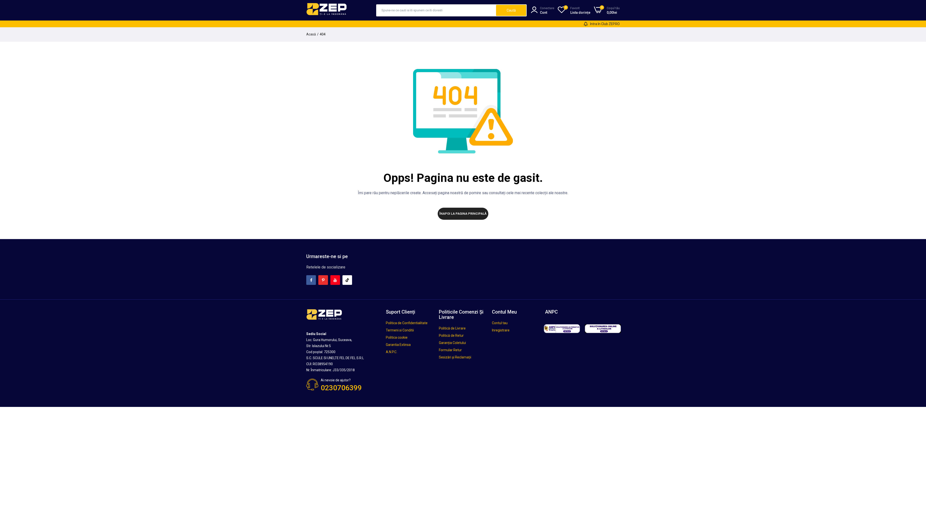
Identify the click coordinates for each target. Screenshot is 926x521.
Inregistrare (501, 330)
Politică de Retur (451, 335)
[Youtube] (335, 280)
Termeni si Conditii (400, 330)
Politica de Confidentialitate (407, 323)
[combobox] (436, 10)
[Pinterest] (323, 280)
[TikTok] (347, 280)
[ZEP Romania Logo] (326, 10)
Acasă (311, 34)
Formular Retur (450, 350)
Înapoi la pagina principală (463, 213)
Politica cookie (397, 337)
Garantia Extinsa (398, 345)
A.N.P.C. (391, 352)
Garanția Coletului (452, 343)
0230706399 (341, 388)
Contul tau (500, 323)
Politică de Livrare (452, 328)
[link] (916, 486)
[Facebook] (311, 280)
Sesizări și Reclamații (455, 357)
